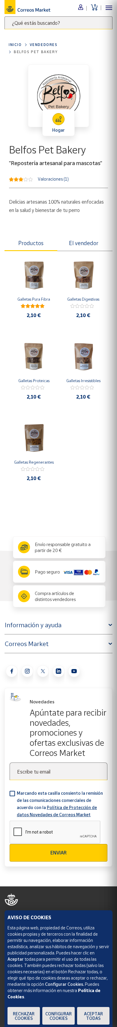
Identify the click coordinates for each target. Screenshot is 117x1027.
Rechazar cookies (23, 1016)
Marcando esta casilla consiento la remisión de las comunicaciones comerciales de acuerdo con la (60, 804)
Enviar (58, 853)
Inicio (15, 44)
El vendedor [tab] (83, 243)
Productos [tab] (31, 243)
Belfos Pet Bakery (36, 52)
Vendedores (44, 44)
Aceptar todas (93, 1016)
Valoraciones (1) (53, 178)
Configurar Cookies (58, 1016)
